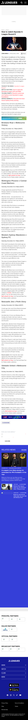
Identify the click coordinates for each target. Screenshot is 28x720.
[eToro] (13, 629)
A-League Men (5, 422)
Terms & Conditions (19, 703)
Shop (2, 706)
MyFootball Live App (7, 296)
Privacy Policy (13, 434)
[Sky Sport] (21, 650)
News (7, 30)
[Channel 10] (5, 650)
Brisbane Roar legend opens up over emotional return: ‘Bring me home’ (19, 487)
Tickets (16, 706)
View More (24, 449)
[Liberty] (5, 629)
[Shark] (21, 619)
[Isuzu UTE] (5, 619)
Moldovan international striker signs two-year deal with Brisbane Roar (20, 496)
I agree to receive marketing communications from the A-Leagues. (13, 436)
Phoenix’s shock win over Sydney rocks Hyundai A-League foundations (12, 95)
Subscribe (7, 441)
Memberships (4, 709)
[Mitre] (5, 639)
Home (2, 30)
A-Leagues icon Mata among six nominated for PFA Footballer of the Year (13, 472)
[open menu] (25, 2)
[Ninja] (13, 619)
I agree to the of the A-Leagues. (14, 434)
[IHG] (13, 639)
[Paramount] (13, 650)
